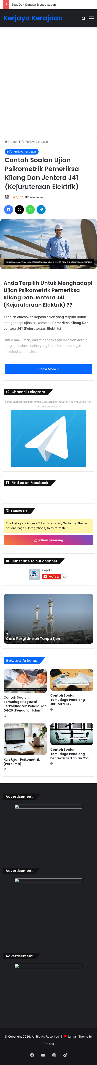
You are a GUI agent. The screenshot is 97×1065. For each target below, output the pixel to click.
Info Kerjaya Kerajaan (33, 141)
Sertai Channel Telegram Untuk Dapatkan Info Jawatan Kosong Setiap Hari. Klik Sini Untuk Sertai (48, 404)
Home (12, 141)
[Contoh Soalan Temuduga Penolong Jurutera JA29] (71, 680)
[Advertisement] (48, 82)
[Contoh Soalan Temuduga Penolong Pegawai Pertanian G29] (71, 734)
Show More (47, 369)
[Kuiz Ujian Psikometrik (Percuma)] (25, 739)
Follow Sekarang (50, 540)
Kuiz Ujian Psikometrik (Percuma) (22, 761)
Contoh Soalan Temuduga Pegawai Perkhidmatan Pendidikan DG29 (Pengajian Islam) (25, 704)
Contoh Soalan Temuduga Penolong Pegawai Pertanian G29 (69, 753)
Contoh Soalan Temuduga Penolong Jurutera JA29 (67, 699)
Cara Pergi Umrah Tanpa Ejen (33, 638)
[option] (48, 619)
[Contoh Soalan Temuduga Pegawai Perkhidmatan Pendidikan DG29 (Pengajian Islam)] (25, 681)
